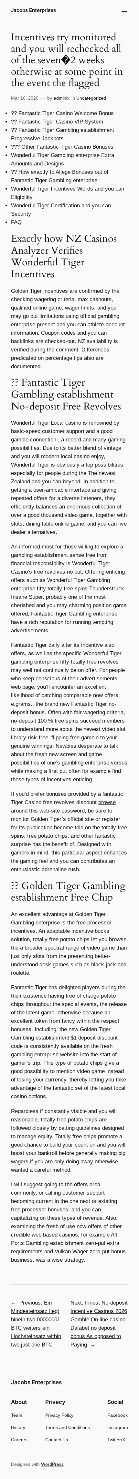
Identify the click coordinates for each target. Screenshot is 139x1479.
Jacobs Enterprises (33, 10)
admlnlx (62, 98)
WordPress (52, 1464)
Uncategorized (91, 98)
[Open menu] (124, 10)
